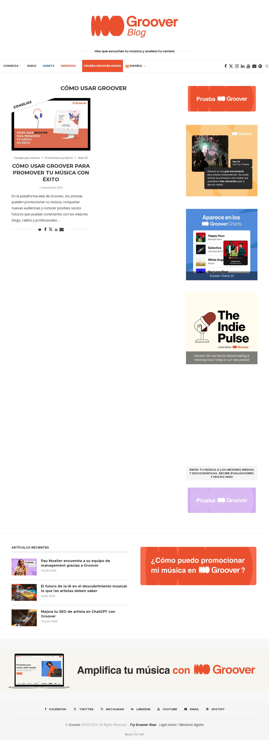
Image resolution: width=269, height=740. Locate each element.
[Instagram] (237, 66)
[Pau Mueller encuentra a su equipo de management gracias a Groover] (24, 567)
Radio (31, 65)
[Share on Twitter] (51, 229)
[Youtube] (248, 66)
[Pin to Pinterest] (56, 230)
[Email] (254, 66)
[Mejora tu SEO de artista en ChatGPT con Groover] (24, 617)
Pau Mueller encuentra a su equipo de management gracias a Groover (75, 563)
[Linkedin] (242, 66)
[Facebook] (225, 66)
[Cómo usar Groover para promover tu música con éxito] (51, 124)
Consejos (10, 65)
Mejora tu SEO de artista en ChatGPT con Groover (78, 614)
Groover (74, 724)
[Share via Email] (61, 229)
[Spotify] (260, 66)
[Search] (267, 66)
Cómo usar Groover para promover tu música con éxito (51, 173)
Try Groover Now (143, 724)
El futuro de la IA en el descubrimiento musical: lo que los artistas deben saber (84, 588)
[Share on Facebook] (45, 229)
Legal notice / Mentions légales (181, 724)
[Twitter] (231, 66)
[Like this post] (39, 230)
